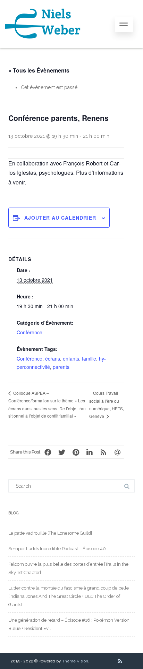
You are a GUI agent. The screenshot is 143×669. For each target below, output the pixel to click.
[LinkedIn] (89, 452)
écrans (52, 358)
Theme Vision (75, 661)
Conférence (29, 332)
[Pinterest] (76, 452)
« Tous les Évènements (38, 70)
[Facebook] (48, 452)
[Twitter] (62, 452)
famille (89, 358)
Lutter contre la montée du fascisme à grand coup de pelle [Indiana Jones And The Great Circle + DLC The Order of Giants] (68, 596)
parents (61, 366)
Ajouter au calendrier (60, 217)
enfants (71, 358)
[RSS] (103, 452)
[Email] (117, 452)
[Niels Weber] (43, 46)
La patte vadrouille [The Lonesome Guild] (50, 533)
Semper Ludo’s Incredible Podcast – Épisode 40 (57, 548)
